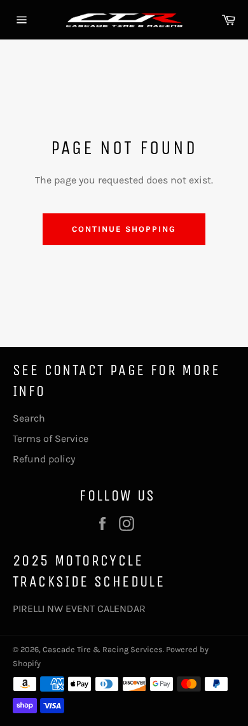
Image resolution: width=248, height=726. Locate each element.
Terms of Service (50, 438)
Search (29, 418)
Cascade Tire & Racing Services (103, 649)
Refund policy (44, 459)
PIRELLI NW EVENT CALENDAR (79, 608)
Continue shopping (124, 229)
